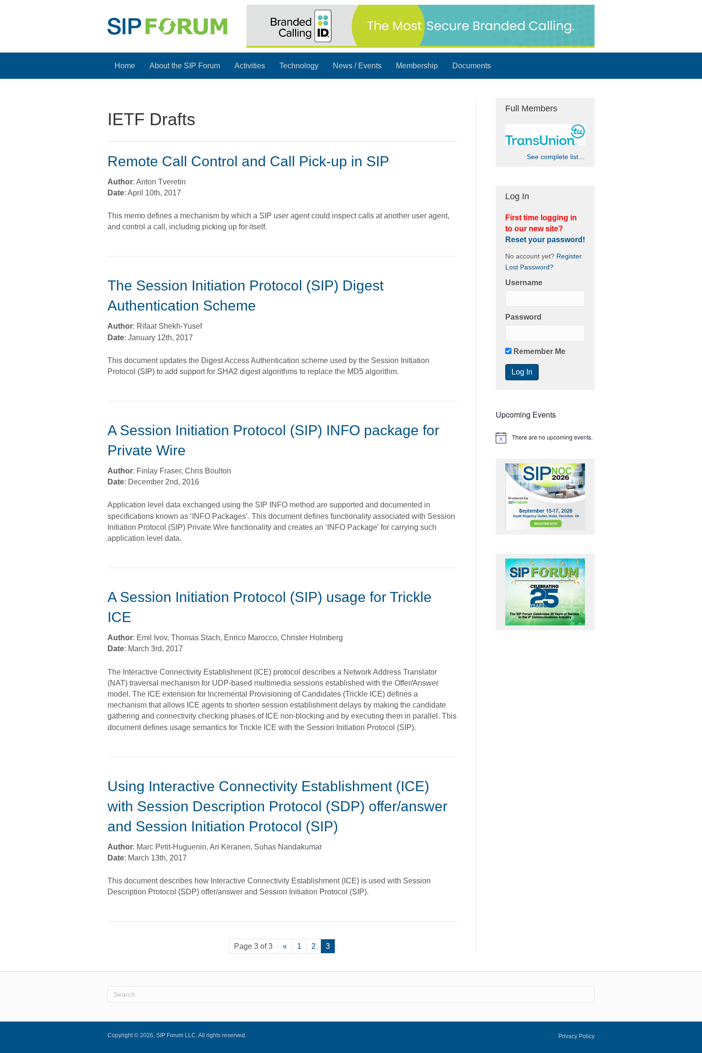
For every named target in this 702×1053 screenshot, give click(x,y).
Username (523, 283)
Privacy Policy (576, 1036)
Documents (471, 66)
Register (568, 256)
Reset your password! (545, 240)
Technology (299, 66)
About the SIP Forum (184, 66)
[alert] (545, 437)
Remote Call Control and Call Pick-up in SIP (248, 161)
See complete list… (556, 157)
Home (125, 66)
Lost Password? (529, 267)
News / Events (357, 66)
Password (523, 317)
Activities (249, 66)
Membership (417, 66)
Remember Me (538, 351)
